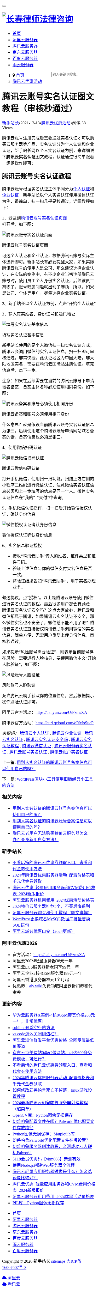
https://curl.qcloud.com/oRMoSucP (65, 723)
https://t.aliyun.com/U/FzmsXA (61, 712)
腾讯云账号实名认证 (28, 752)
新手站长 (10, 123)
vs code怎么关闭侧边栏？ (36, 1034)
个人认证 (81, 189)
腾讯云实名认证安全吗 (47, 739)
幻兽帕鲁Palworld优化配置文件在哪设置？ (51, 1140)
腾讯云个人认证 (34, 733)
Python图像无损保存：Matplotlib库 (44, 1134)
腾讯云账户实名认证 (69, 752)
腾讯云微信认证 (36, 746)
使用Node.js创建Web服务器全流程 (44, 1165)
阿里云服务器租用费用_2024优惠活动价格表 (53, 900)
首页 (17, 33)
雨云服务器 (23, 65)
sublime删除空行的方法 (34, 1027)
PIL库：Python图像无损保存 (38, 1203)
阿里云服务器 (25, 40)
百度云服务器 (25, 58)
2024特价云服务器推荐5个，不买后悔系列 (51, 906)
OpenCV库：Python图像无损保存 (43, 1115)
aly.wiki (35, 986)
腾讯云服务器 (25, 46)
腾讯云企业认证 (67, 733)
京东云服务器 (25, 52)
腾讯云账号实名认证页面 (44, 218)
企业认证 (10, 195)
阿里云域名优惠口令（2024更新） (44, 931)
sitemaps (58, 1261)
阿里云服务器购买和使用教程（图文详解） (52, 912)
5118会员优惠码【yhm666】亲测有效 (46, 1159)
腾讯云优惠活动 (27, 81)
